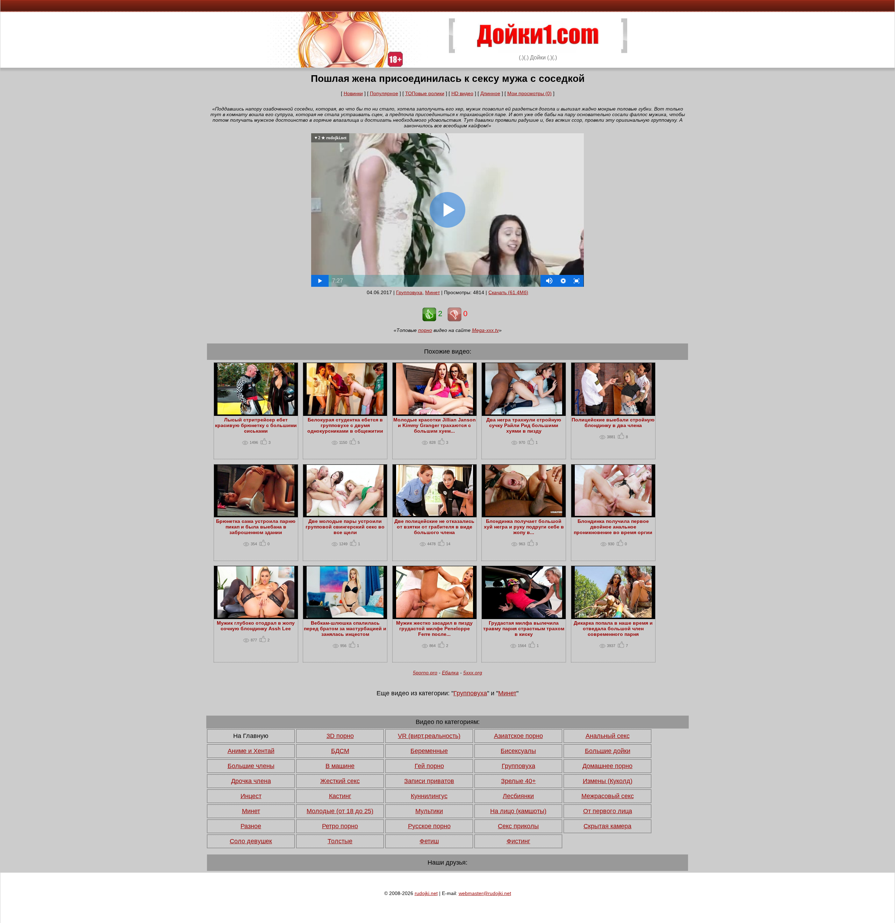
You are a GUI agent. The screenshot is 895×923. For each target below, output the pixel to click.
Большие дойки (607, 750)
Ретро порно (340, 826)
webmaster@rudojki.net (485, 893)
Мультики (429, 811)
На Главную (250, 735)
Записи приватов (429, 781)
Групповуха (409, 292)
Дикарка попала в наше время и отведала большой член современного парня (613, 628)
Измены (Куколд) (607, 781)
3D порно (340, 735)
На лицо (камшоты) (518, 811)
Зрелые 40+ (518, 781)
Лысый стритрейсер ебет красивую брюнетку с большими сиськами (256, 425)
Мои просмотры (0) (529, 93)
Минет (432, 292)
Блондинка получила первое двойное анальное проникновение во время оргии (613, 526)
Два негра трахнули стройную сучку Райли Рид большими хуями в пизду (523, 425)
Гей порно (429, 765)
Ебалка (450, 672)
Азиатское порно (518, 735)
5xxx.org (472, 672)
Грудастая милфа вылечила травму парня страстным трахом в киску (523, 628)
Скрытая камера (607, 826)
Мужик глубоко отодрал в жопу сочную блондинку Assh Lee (256, 625)
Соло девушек (251, 841)
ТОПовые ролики (424, 93)
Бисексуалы (518, 750)
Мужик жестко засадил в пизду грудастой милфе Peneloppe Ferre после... (434, 628)
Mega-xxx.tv (485, 330)
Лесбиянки (518, 796)
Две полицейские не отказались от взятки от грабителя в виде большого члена (434, 526)
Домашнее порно (607, 765)
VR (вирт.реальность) (429, 735)
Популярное (384, 93)
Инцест (251, 796)
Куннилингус (429, 796)
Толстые (340, 841)
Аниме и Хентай (251, 750)
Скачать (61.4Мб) (508, 292)
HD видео (462, 93)
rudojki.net (426, 893)
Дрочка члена (251, 781)
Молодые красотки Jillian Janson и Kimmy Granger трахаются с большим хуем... (434, 425)
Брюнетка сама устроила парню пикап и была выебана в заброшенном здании (255, 526)
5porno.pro (425, 672)
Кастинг (340, 796)
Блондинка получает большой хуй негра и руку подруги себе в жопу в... (524, 526)
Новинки (353, 93)
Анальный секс (608, 735)
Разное (251, 826)
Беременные (429, 750)
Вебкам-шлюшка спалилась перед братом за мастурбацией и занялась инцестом (345, 628)
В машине (340, 765)
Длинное (490, 93)
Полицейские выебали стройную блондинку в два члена (613, 422)
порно (425, 330)
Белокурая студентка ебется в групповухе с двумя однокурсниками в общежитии (345, 425)
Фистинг (518, 841)
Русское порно (429, 826)
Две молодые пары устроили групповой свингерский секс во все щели (345, 526)
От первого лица (607, 811)
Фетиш (429, 841)
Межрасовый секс (607, 796)
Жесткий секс (340, 781)
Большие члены (251, 765)
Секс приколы (518, 826)
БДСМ (340, 750)
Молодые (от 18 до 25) (340, 811)
